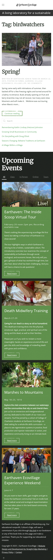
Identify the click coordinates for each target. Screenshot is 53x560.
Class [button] (12, 177)
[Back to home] (26, 5)
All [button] (4, 177)
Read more (12, 273)
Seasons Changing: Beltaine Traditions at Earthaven (23, 140)
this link (32, 530)
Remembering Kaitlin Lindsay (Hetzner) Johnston (22, 127)
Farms (21, 81)
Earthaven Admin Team (25, 79)
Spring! (11, 71)
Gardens (29, 81)
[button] (3, 5)
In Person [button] (24, 177)
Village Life (20, 83)
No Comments (35, 83)
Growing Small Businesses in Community (19, 132)
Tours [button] (46, 177)
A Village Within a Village (12, 145)
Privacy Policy (8, 552)
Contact (19, 552)
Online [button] (35, 177)
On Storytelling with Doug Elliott (15, 136)
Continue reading (12, 113)
